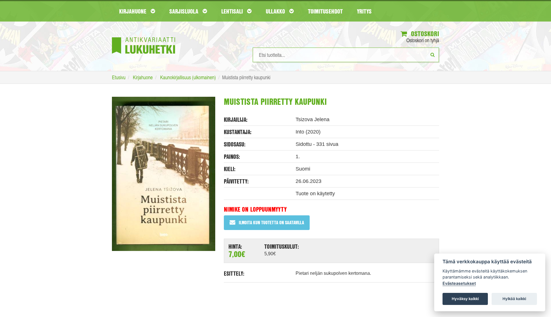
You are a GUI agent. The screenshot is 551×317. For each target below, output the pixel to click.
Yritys (364, 11)
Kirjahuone (133, 11)
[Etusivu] (143, 37)
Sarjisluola (184, 11)
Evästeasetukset (459, 283)
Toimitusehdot (325, 11)
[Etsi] (432, 54)
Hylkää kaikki (514, 298)
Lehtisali (232, 11)
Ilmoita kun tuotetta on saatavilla (271, 222)
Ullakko (276, 11)
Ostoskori (424, 33)
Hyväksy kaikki (465, 298)
